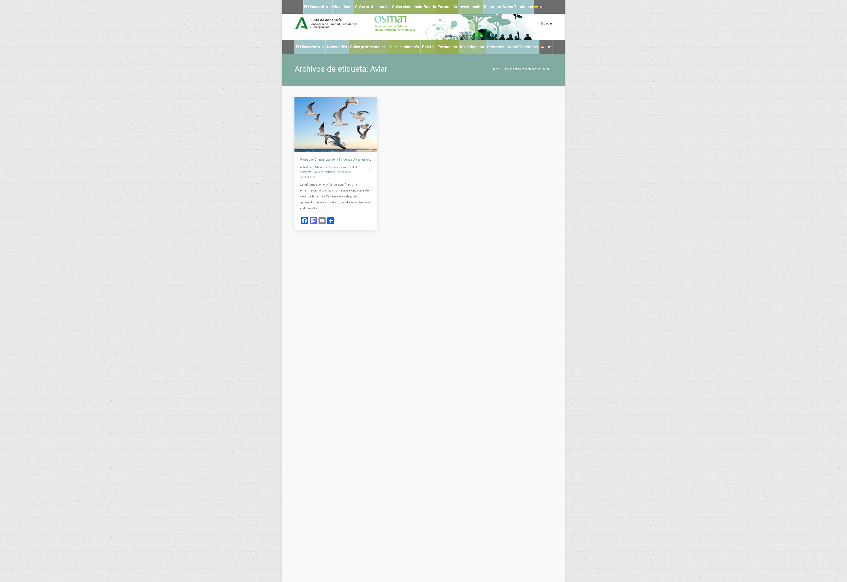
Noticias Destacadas (338, 172)
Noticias (318, 172)
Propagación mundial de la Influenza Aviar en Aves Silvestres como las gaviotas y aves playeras (369, 159)
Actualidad (306, 167)
